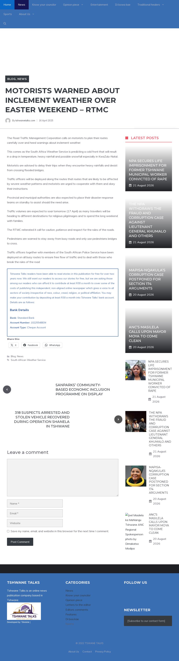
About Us (24, 14)
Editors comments (77, 609)
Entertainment (99, 4)
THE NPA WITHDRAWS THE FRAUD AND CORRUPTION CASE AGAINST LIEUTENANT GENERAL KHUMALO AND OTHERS (160, 429)
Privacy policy (103, 651)
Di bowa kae (122, 4)
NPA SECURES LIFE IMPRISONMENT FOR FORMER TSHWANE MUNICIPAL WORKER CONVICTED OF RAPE (148, 170)
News (21, 4)
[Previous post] (7, 389)
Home (7, 4)
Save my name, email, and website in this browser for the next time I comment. (60, 531)
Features (71, 614)
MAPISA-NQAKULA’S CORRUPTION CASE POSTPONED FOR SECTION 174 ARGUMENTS (147, 279)
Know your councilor (44, 4)
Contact (87, 651)
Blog (11, 79)
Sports (7, 14)
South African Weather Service (28, 359)
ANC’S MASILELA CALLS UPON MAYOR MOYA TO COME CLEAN (159, 523)
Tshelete (25, 622)
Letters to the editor (78, 604)
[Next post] (118, 419)
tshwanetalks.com (25, 120)
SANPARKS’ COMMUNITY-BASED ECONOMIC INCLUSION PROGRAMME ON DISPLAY (83, 389)
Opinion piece (71, 4)
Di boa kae (72, 619)
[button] (5, 23)
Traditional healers (148, 4)
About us (73, 651)
